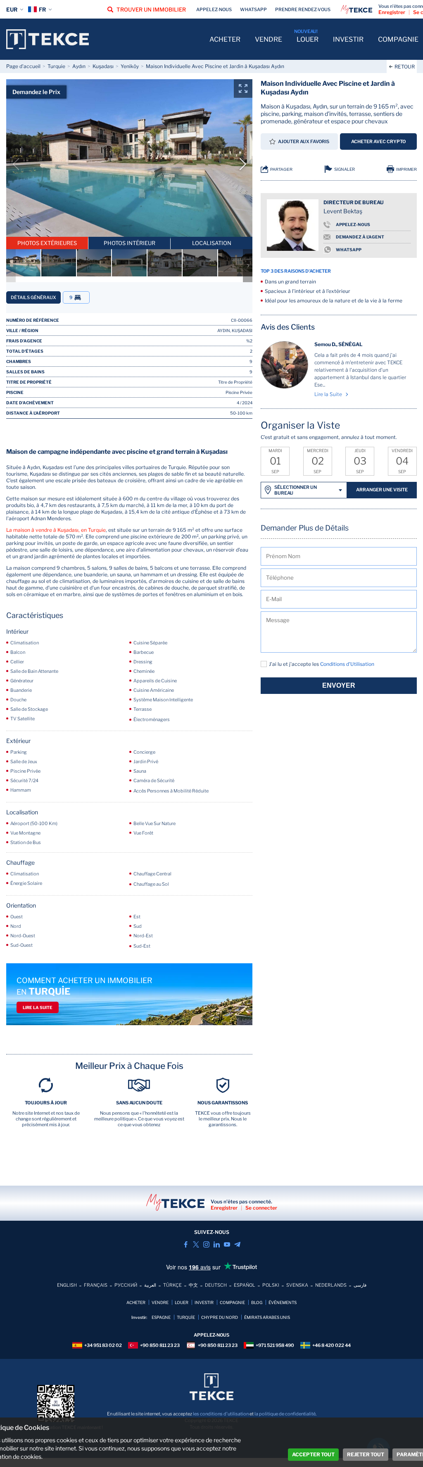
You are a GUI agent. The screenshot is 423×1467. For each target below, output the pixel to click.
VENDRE (268, 39)
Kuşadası (103, 66)
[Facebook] (186, 1244)
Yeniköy (130, 66)
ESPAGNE (161, 1317)
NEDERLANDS (331, 1285)
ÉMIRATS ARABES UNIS (267, 1317)
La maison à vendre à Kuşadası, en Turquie (56, 530)
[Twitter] (196, 1244)
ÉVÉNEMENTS (283, 1302)
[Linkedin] (217, 1244)
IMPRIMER (406, 169)
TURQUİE (186, 1317)
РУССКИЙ (125, 1285)
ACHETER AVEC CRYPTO (378, 141)
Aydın (79, 66)
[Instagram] (206, 1244)
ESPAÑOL (244, 1285)
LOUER (307, 39)
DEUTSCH (216, 1285)
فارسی (360, 1285)
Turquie (56, 66)
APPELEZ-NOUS (353, 224)
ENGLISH (67, 1285)
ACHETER (224, 39)
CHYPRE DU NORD (219, 1317)
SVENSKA (297, 1285)
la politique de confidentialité (285, 1414)
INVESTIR (348, 39)
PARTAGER (281, 169)
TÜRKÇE (172, 1285)
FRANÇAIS (95, 1285)
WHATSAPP (348, 249)
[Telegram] (237, 1244)
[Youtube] (227, 1244)
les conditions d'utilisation (221, 1414)
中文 (193, 1285)
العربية (150, 1285)
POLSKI (270, 1285)
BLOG (256, 1302)
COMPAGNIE (398, 39)
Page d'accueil (23, 66)
